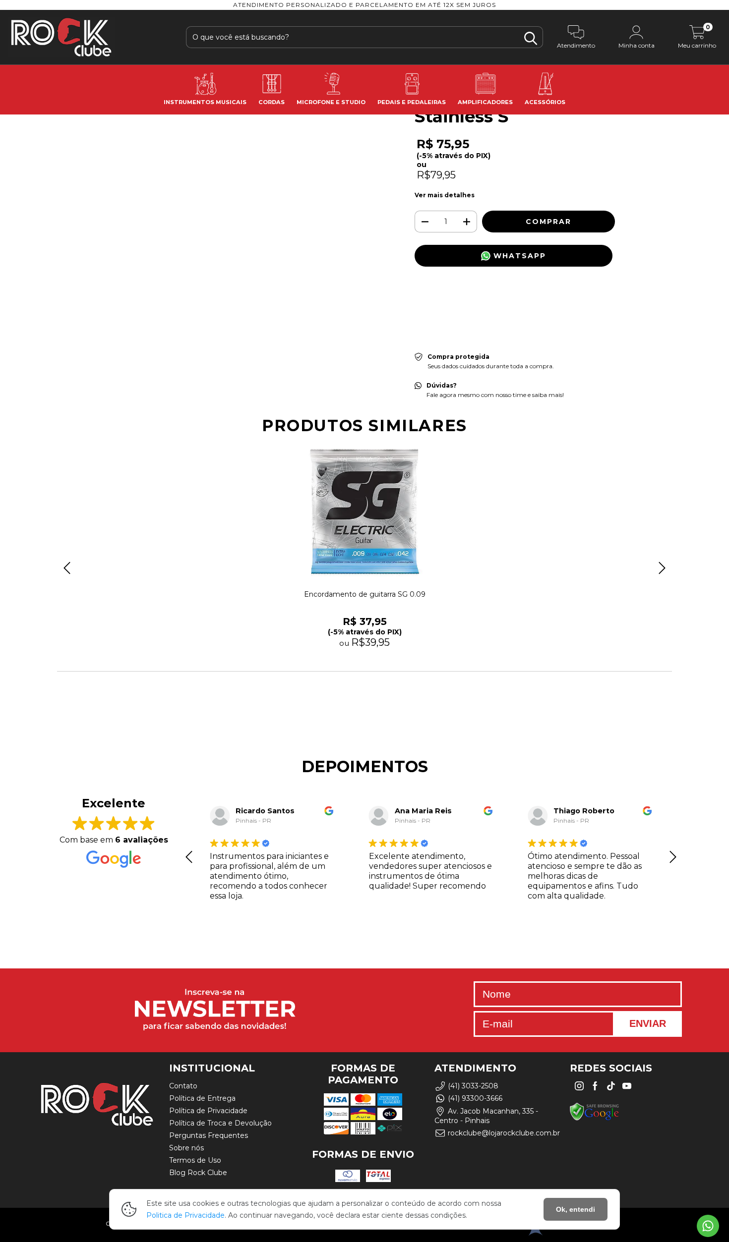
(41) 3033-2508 (473, 1085)
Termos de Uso (195, 1160)
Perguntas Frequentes (208, 1135)
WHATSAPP (518, 255)
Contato (183, 1085)
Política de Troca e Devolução (220, 1123)
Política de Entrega (202, 1098)
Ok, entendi (575, 1209)
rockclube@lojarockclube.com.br (504, 1133)
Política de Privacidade (208, 1110)
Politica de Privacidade (185, 1215)
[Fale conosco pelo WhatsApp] (708, 1226)
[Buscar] (530, 38)
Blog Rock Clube (198, 1172)
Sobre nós (186, 1147)
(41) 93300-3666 (475, 1098)
